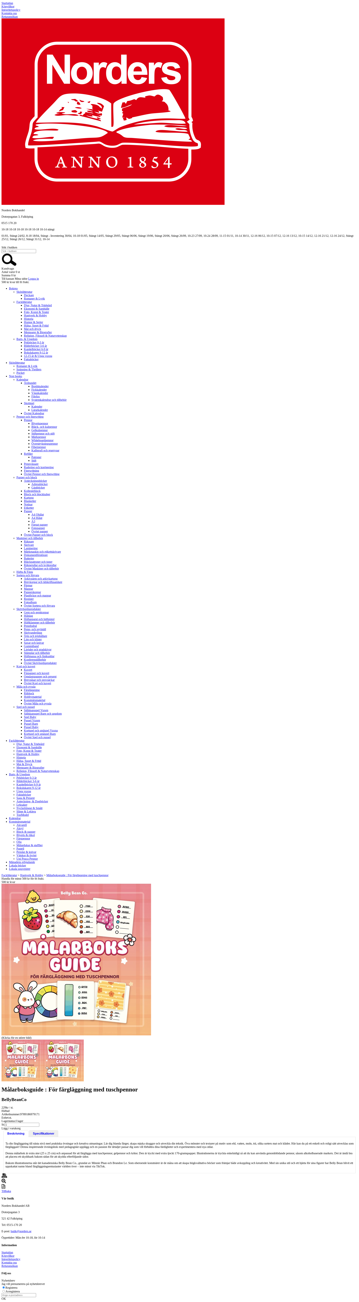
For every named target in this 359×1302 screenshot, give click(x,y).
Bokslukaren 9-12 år (36, 352)
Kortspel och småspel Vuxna (41, 730)
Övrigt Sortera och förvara (39, 605)
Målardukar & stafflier (29, 845)
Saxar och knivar (34, 642)
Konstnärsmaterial (34, 700)
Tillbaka (6, 1191)
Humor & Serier (33, 322)
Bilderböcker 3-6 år (35, 345)
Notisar (28, 504)
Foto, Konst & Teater (36, 312)
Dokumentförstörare (36, 555)
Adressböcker (39, 484)
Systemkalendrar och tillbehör (49, 399)
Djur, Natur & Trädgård (38, 305)
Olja (19, 841)
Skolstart (29, 403)
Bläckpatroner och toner (38, 561)
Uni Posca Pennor (27, 858)
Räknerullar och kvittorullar (40, 565)
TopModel (22, 814)
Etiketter (29, 507)
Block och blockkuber (37, 494)
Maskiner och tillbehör (29, 538)
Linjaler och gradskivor (37, 649)
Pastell (20, 848)
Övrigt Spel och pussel (37, 737)
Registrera (11, 1287)
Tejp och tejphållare (35, 636)
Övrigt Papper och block (38, 534)
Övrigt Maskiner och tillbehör (41, 568)
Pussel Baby (31, 727)
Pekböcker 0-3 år (34, 342)
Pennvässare (31, 463)
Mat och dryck (32, 329)
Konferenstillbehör (35, 659)
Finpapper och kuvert (36, 673)
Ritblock (29, 693)
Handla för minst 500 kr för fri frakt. (22, 880)
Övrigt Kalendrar (34, 413)
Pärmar (28, 585)
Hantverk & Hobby (35, 315)
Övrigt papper (39, 531)
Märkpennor (38, 436)
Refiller (28, 453)
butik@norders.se (21, 1231)
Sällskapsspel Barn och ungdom (43, 713)
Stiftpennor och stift (43, 433)
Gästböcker (38, 487)
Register (29, 598)
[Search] (9, 265)
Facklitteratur (24, 302)
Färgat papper (39, 524)
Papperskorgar (32, 592)
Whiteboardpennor (42, 440)
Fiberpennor (38, 447)
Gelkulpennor (39, 430)
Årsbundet (30, 383)
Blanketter (30, 501)
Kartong (29, 497)
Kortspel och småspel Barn (40, 733)
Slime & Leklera (26, 811)
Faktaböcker (31, 359)
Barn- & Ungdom (26, 339)
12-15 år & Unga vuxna (38, 356)
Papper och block (26, 477)
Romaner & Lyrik (34, 298)
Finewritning (31, 470)
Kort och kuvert (25, 666)
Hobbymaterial (33, 696)
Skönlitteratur (24, 291)
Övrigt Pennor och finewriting (41, 474)
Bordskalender (40, 386)
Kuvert (28, 669)
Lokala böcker (17, 865)
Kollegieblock (32, 490)
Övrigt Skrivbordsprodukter (40, 663)
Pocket (20, 372)
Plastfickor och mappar (37, 595)
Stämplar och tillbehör (37, 652)
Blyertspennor (39, 423)
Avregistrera (12, 1291)
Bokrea (13, 288)
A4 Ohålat (37, 514)
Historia (28, 318)
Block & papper (25, 831)
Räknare (29, 541)
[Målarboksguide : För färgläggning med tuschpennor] (76, 959)
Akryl (19, 828)
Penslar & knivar (26, 852)
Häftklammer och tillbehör (39, 622)
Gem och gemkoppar (36, 612)
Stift (33, 460)
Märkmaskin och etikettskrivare (42, 551)
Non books (15, 376)
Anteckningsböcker (35, 480)
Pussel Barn (31, 723)
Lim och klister (33, 639)
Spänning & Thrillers (28, 369)
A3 (33, 521)
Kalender (36, 406)
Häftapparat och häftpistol (39, 619)
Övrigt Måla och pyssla (37, 703)
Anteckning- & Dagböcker (32, 801)
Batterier (29, 558)
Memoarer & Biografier (38, 332)
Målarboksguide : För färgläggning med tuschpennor (77, 875)
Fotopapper (38, 528)
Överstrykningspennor (44, 443)
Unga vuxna (23, 791)
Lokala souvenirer (19, 868)
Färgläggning (32, 690)
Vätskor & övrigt (26, 855)
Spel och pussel (25, 706)
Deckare (29, 295)
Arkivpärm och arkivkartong (41, 578)
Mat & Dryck (24, 764)
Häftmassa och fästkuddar (39, 656)
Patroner (36, 457)
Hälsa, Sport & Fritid (36, 325)
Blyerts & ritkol (25, 835)
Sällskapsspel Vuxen (36, 710)
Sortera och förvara (27, 575)
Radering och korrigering (39, 467)
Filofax (35, 396)
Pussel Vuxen (32, 720)
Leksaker (21, 804)
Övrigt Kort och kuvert (37, 683)
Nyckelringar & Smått (29, 808)
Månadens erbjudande (22, 862)
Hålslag (28, 615)
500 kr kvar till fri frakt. (15, 282)
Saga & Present (25, 798)
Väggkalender (39, 393)
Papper (28, 511)
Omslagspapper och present (40, 676)
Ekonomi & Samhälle (36, 308)
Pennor (28, 420)
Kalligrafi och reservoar (45, 450)
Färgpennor (23, 838)
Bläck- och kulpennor (44, 426)
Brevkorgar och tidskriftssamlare (43, 582)
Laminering (31, 548)
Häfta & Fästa (24, 571)
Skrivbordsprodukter (28, 609)
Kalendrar (22, 379)
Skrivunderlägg (33, 632)
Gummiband (31, 646)
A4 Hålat (36, 517)
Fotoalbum (30, 602)
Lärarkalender (39, 410)
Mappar (28, 588)
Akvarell (21, 825)
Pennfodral (30, 625)
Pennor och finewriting (30, 416)
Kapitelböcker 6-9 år (36, 349)
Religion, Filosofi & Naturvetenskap (45, 335)
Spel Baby (30, 717)
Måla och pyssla (26, 686)
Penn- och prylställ (35, 629)
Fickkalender (39, 389)
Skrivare (29, 544)
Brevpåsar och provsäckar (39, 679)
